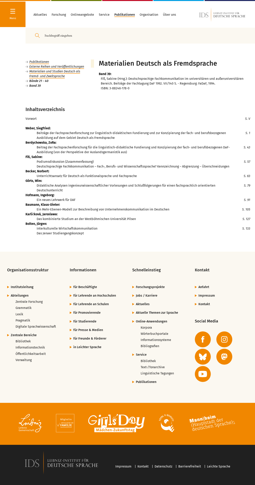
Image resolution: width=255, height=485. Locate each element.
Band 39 (35, 86)
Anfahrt (203, 287)
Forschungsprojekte (150, 287)
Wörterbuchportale (154, 334)
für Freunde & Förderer (89, 338)
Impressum (206, 295)
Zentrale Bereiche (24, 335)
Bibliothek (23, 341)
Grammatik (23, 308)
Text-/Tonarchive (153, 367)
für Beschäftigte (85, 287)
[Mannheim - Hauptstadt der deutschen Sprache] (212, 424)
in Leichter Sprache (87, 347)
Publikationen (39, 62)
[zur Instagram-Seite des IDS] (224, 339)
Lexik (19, 314)
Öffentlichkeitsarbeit (31, 354)
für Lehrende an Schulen (91, 304)
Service (141, 354)
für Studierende (84, 321)
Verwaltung (24, 360)
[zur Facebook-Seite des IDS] (203, 339)
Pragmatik (23, 320)
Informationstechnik (30, 347)
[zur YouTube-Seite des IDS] (203, 374)
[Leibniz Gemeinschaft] (30, 424)
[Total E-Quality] (166, 424)
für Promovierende (87, 313)
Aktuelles (143, 304)
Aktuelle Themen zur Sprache (157, 313)
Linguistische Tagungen (157, 373)
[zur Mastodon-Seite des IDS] (224, 357)
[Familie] (65, 424)
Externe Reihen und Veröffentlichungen (56, 66)
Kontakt (204, 304)
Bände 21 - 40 (38, 81)
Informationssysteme (156, 340)
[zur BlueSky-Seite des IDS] (203, 357)
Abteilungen (19, 295)
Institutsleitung (22, 287)
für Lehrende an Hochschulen (94, 295)
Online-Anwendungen (151, 321)
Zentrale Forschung (29, 302)
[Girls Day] (116, 424)
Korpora (146, 327)
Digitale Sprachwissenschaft (36, 326)
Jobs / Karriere (146, 295)
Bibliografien (150, 346)
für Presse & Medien (88, 330)
